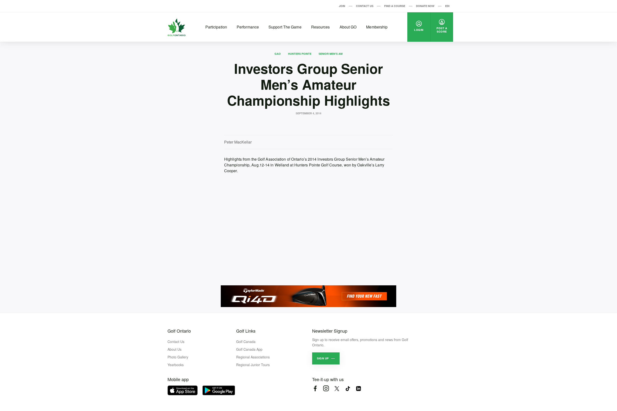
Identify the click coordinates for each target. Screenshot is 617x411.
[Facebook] (315, 388)
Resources (320, 27)
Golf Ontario (179, 331)
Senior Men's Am (330, 53)
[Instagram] (326, 388)
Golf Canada (245, 341)
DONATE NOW (425, 6)
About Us (174, 349)
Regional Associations (253, 357)
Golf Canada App (249, 349)
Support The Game (285, 27)
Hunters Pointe (299, 53)
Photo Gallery (178, 357)
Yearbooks (176, 364)
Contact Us (364, 6)
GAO (278, 53)
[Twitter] (337, 388)
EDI (447, 6)
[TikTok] (348, 388)
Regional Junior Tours (253, 364)
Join (342, 6)
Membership (377, 27)
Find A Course (394, 6)
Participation (216, 27)
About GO (348, 27)
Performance (248, 27)
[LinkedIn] (358, 388)
